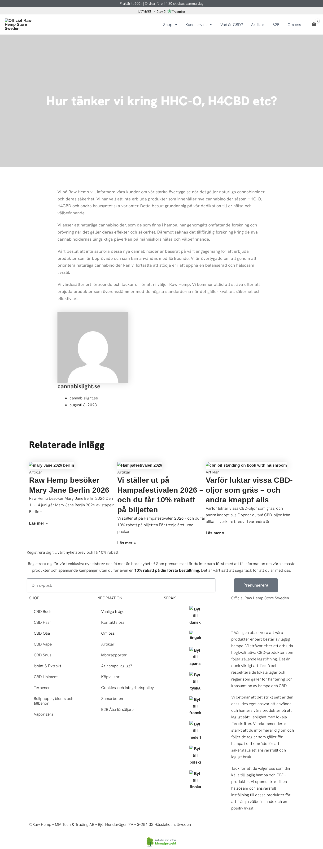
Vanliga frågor (113, 611)
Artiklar (107, 644)
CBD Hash (43, 622)
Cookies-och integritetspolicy (127, 687)
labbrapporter (114, 655)
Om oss (108, 633)
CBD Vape (43, 644)
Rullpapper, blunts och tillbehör (53, 701)
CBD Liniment (46, 676)
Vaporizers (43, 714)
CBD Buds (43, 611)
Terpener (42, 687)
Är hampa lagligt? (116, 665)
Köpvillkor (110, 676)
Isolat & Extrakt (47, 665)
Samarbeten (112, 698)
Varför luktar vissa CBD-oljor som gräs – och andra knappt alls (249, 490)
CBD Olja (42, 633)
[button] (174, 25)
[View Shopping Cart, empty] (314, 24)
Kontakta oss (113, 622)
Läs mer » (38, 523)
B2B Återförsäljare (117, 709)
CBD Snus (42, 655)
